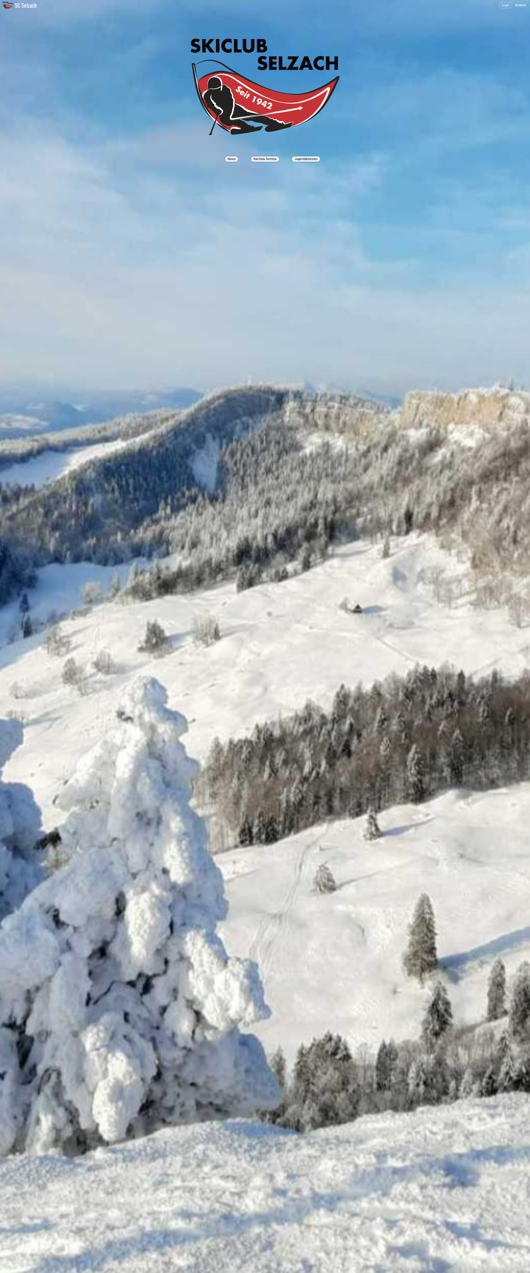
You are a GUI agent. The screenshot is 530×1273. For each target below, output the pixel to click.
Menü (522, 5)
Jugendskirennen (306, 159)
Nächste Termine (265, 159)
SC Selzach (26, 5)
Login (505, 5)
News (231, 159)
